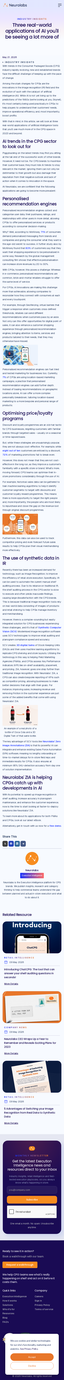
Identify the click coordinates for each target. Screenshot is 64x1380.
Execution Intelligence (14, 1296)
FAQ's (5, 1321)
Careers (39, 1296)
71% (43, 231)
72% (5, 454)
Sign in (38, 1300)
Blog (4, 1317)
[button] (59, 5)
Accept (32, 1357)
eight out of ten (11, 450)
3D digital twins (25, 645)
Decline (32, 1365)
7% (4, 377)
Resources (8, 1313)
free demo (55, 825)
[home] (15, 5)
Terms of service (44, 1309)
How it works (9, 1300)
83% (28, 248)
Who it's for (8, 1309)
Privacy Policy (42, 1304)
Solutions (7, 1304)
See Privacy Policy (29, 1348)
